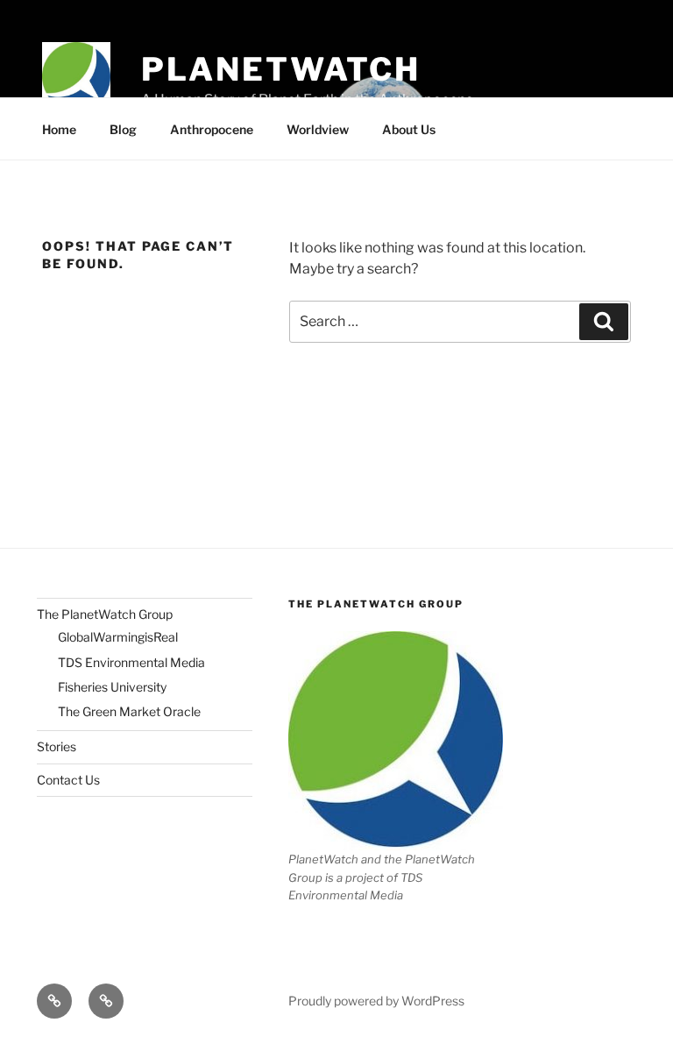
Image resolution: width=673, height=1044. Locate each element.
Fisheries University (112, 686)
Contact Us (68, 779)
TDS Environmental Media (131, 662)
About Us (409, 129)
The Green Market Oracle (129, 711)
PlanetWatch (281, 69)
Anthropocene (211, 129)
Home (59, 129)
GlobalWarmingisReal (118, 636)
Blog (123, 129)
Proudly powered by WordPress (376, 1000)
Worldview (318, 129)
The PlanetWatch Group (105, 614)
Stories (56, 746)
